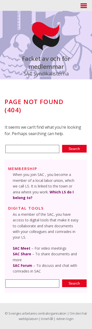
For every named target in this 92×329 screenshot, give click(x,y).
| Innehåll (46, 318)
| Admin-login (63, 318)
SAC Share (22, 253)
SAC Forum (22, 265)
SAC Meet (21, 248)
